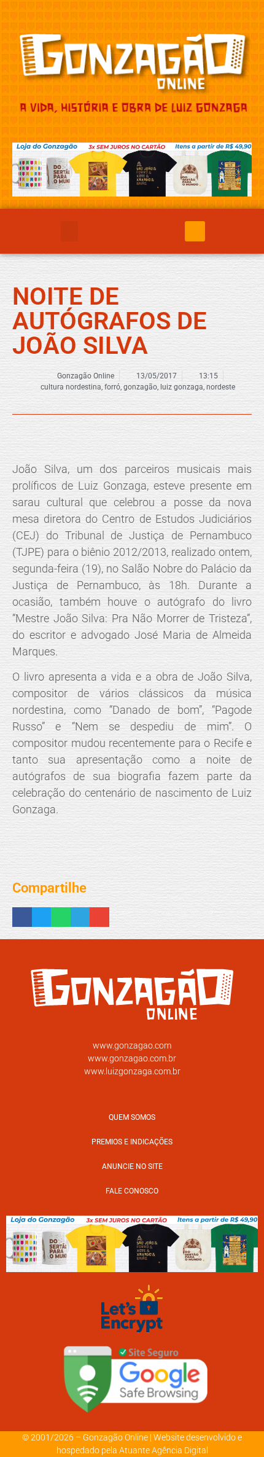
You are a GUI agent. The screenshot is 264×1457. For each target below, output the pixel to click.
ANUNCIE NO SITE (132, 1166)
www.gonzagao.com (132, 1045)
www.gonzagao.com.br (132, 1058)
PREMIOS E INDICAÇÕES (132, 1142)
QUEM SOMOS (132, 1117)
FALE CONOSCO (132, 1191)
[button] (69, 231)
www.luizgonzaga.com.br (132, 1071)
